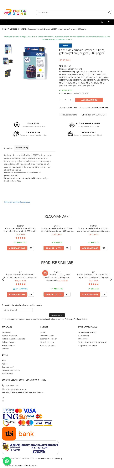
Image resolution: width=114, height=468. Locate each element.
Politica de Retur (9, 345)
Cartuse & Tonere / (19, 29)
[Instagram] (3, 401)
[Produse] (4, 23)
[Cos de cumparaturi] (109, 22)
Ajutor (4, 364)
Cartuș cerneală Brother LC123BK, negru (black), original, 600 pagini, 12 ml (57, 229)
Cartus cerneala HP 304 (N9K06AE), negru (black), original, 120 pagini (93, 276)
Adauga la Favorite (69, 114)
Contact (5, 348)
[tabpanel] (35, 63)
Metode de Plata (47, 342)
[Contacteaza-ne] (102, 22)
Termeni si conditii (9, 335)
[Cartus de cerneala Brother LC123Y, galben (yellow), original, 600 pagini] (35, 63)
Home (42, 332)
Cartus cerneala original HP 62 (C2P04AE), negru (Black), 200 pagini (20, 276)
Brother (20, 226)
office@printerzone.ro (16, 389)
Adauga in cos (89, 100)
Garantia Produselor (48, 339)
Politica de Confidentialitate (76, 319)
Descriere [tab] (8, 148)
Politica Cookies (8, 342)
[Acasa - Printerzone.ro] (16, 12)
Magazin (7, 326)
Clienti (44, 326)
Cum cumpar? (8, 367)
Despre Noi (6, 332)
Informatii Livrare (47, 335)
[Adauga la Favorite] (31, 248)
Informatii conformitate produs (17, 202)
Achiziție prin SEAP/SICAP (95, 114)
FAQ (4, 360)
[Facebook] (3, 398)
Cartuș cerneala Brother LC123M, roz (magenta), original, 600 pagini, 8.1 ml (93, 229)
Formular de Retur (47, 345)
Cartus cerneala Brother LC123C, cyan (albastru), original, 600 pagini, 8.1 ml (20, 229)
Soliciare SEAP (7, 373)
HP (20, 272)
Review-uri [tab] (22, 147)
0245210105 (11, 385)
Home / (5, 29)
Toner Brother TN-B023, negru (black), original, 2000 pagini (57, 276)
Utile (5, 355)
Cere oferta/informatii (11, 370)
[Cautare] (109, 12)
